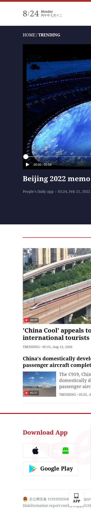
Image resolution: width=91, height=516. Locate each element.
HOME (29, 35)
